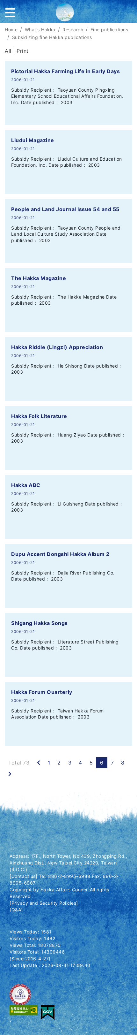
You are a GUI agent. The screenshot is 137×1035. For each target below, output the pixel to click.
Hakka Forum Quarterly (41, 692)
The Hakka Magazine (38, 278)
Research (72, 29)
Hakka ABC (25, 485)
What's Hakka (40, 29)
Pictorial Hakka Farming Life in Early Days (65, 71)
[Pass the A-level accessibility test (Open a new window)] (24, 1010)
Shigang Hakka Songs (39, 623)
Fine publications (109, 29)
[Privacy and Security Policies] (44, 903)
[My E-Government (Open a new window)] (47, 1012)
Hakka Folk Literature (39, 416)
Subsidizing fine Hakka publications (52, 37)
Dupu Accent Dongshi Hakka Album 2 (60, 554)
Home (11, 29)
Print (23, 51)
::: (12, 848)
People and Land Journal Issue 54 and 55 (65, 209)
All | (11, 51)
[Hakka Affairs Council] (68, 14)
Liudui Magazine (32, 140)
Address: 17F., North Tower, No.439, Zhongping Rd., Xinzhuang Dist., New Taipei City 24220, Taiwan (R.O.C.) (68, 862)
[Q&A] (16, 909)
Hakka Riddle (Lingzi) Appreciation (57, 347)
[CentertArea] (1, 27)
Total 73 (18, 762)
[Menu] (11, 11)
